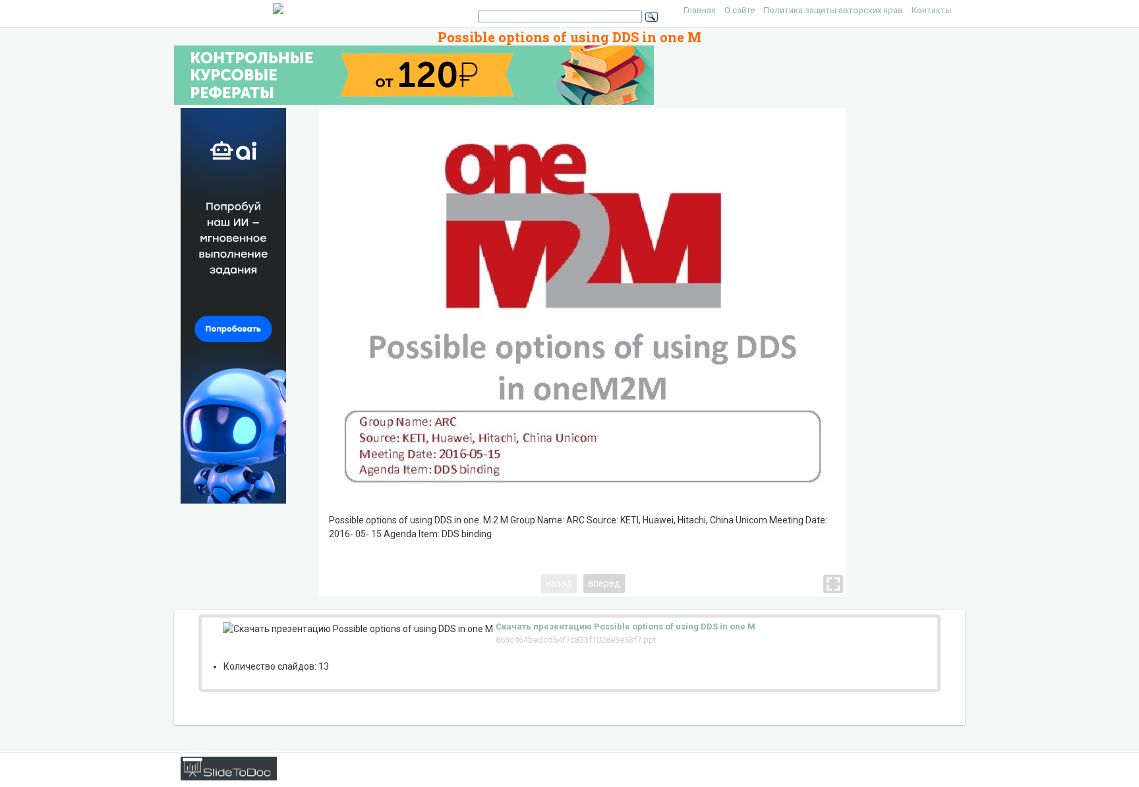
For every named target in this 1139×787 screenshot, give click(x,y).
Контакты (932, 10)
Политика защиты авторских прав (833, 10)
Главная (700, 10)
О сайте (739, 10)
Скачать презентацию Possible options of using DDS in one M (625, 626)
